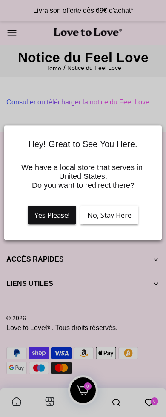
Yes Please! (51, 215)
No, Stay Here (109, 215)
